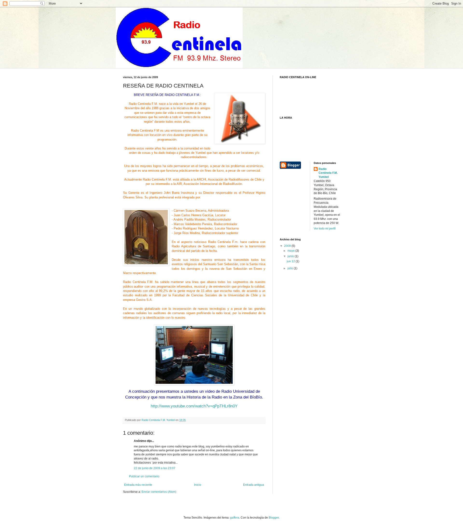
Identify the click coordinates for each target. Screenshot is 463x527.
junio (291, 256)
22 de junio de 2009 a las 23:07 (154, 468)
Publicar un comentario (144, 476)
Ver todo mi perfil (325, 228)
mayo (291, 250)
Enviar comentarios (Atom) (159, 491)
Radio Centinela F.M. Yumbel (328, 173)
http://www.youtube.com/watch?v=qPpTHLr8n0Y (194, 406)
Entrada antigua (253, 484)
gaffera (234, 517)
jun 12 (291, 261)
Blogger (274, 517)
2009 (288, 246)
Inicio (197, 484)
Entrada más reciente (138, 484)
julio (290, 268)
